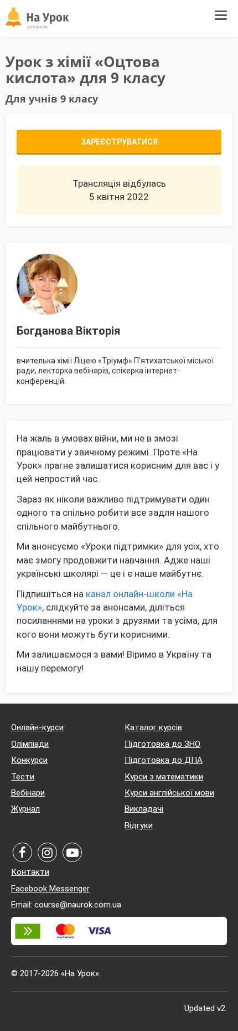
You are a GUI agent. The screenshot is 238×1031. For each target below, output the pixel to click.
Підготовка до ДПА (164, 760)
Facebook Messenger (50, 889)
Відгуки (139, 825)
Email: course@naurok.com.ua (66, 905)
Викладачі (144, 809)
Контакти (30, 872)
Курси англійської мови (169, 793)
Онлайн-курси (37, 727)
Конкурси (29, 760)
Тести (22, 777)
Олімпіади (30, 744)
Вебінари (28, 793)
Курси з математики (164, 777)
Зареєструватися (119, 141)
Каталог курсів (153, 727)
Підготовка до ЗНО (162, 744)
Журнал (25, 809)
